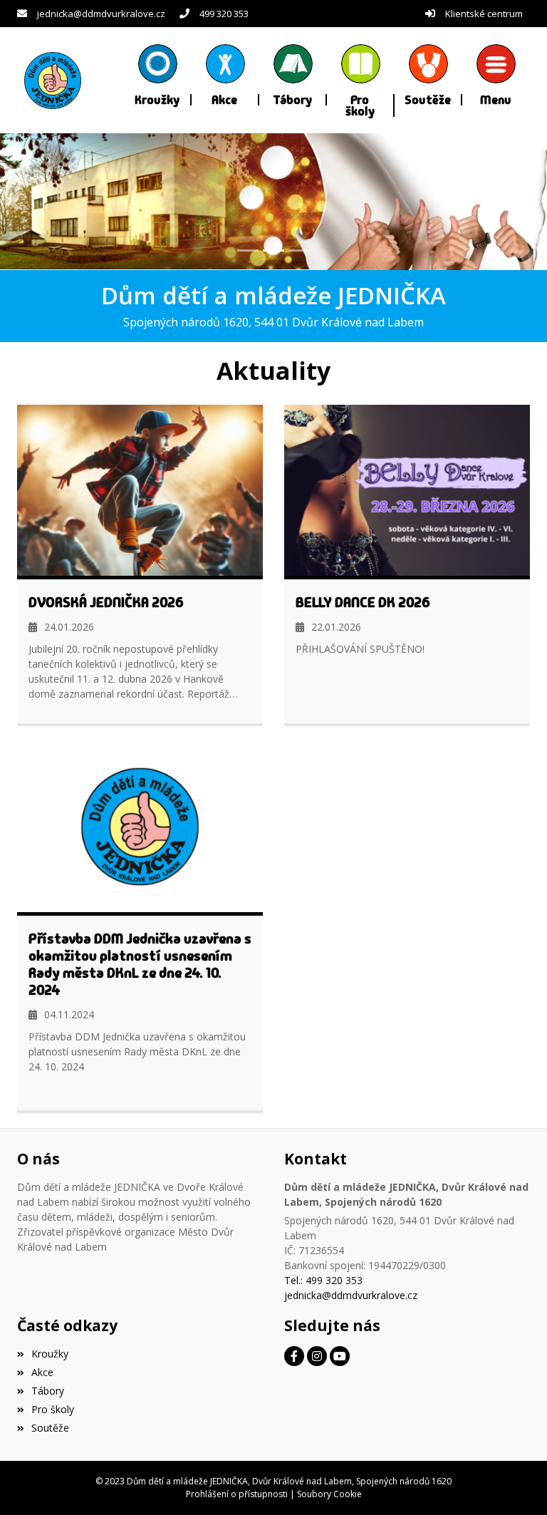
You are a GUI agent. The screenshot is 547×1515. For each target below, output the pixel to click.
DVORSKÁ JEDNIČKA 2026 (106, 602)
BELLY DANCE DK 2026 (363, 602)
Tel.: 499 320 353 (323, 1280)
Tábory (47, 1390)
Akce (42, 1372)
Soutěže (50, 1427)
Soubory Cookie (329, 1494)
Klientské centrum (484, 13)
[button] (496, 75)
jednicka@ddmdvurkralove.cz (101, 13)
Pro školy (52, 1409)
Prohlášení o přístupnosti (237, 1494)
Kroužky (49, 1353)
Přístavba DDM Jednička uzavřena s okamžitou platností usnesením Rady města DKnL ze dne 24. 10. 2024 (139, 964)
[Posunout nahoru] (515, 1483)
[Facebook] (294, 1356)
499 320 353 (224, 13)
